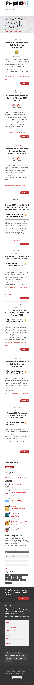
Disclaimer (8, 638)
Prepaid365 (7, 79)
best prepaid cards (14, 182)
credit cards (8, 577)
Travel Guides (20, 477)
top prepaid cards (11, 294)
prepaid (7, 574)
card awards (13, 342)
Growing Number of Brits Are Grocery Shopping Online (19, 522)
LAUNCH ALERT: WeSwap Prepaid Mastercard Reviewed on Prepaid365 (17, 500)
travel (17, 580)
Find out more (25, 669)
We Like (8, 633)
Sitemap (8, 635)
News (19, 39)
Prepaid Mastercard (11, 625)
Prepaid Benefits (10, 630)
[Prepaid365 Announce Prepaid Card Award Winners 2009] (17, 423)
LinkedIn (13, 9)
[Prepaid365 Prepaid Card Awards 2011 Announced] (17, 264)
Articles (6, 475)
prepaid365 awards (14, 132)
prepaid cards (18, 444)
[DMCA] (17, 679)
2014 (9, 76)
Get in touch (23, 598)
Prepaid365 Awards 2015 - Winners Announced (18, 485)
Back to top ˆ (26, 682)
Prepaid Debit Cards (11, 627)
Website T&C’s (9, 643)
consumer (19, 76)
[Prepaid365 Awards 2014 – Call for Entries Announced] (17, 53)
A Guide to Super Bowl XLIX (18, 528)
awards (12, 76)
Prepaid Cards (9, 622)
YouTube (11, 9)
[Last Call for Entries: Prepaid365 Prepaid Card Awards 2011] (17, 321)
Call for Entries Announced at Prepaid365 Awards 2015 (18, 507)
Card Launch (20, 475)
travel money (13, 574)
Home (13, 29)
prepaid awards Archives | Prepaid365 (14, 31)
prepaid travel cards (9, 580)
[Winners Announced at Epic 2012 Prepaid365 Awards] (17, 106)
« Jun (6, 568)
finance (19, 577)
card (15, 76)
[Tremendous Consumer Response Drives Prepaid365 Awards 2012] (17, 159)
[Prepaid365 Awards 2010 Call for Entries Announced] (17, 372)
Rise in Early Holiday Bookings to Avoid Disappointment (16, 515)
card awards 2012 (23, 236)
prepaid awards (25, 76)
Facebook (7, 9)
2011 (9, 342)
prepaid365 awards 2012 (17, 240)
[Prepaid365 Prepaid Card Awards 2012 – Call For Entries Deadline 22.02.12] (17, 216)
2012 (9, 129)
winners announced (23, 132)
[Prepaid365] (17, 4)
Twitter (9, 9)
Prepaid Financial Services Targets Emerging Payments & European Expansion (19, 492)
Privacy (8, 640)
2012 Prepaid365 (14, 129)
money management (22, 574)
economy (14, 577)
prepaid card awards (20, 185)
